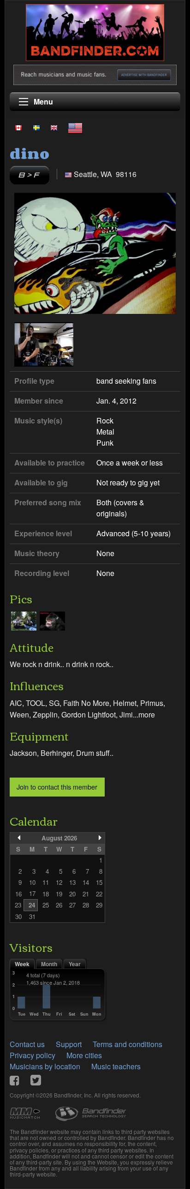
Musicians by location (45, 1066)
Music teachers (116, 1066)
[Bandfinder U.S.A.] (75, 128)
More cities (84, 1055)
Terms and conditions (127, 1044)
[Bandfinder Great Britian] (54, 127)
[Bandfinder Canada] (18, 127)
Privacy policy (32, 1055)
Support (69, 1044)
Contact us (27, 1044)
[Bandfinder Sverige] (36, 127)
